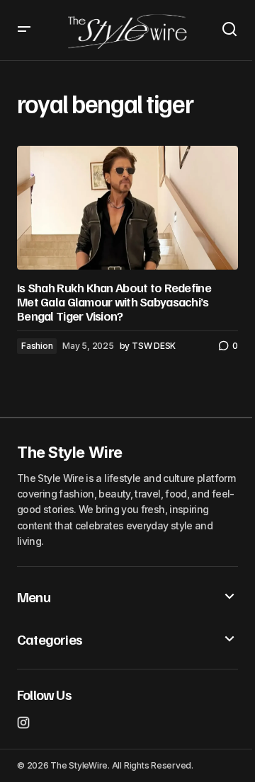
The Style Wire (70, 452)
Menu (33, 596)
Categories (49, 639)
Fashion (36, 345)
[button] (24, 30)
